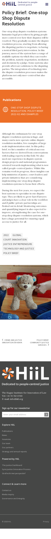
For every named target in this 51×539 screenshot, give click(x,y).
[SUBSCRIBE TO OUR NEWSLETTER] (46, 414)
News (4, 435)
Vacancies (6, 439)
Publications (7, 431)
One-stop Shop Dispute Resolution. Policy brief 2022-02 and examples (27, 111)
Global (17, 235)
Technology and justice (18, 248)
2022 (6, 235)
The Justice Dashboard (12, 465)
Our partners (7, 447)
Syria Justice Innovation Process (16, 469)
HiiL (9, 521)
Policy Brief (10, 253)
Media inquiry (8, 494)
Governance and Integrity (13, 498)
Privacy (46, 521)
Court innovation (15, 239)
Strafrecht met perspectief (13, 473)
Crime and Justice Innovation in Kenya (12, 341)
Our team (6, 443)
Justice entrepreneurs (17, 244)
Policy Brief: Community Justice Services (39, 342)
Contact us (6, 490)
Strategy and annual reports (14, 451)
